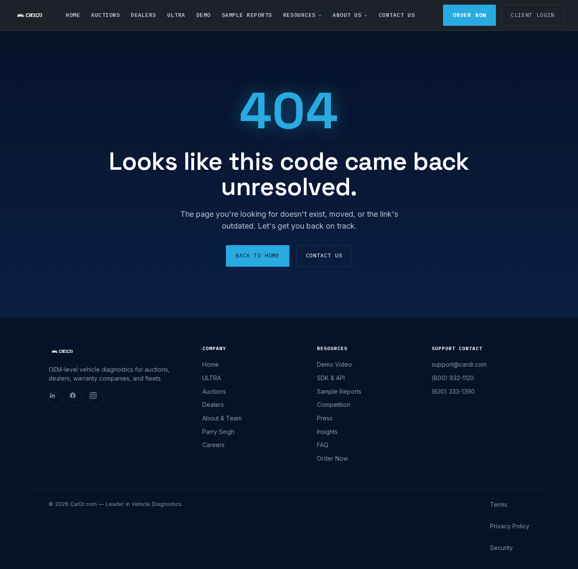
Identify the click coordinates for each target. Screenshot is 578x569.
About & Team (222, 418)
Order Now (469, 15)
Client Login (533, 15)
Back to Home (258, 255)
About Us (347, 15)
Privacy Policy (509, 526)
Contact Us (397, 15)
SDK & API (331, 377)
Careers (213, 444)
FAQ (322, 444)
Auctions (105, 15)
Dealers (143, 15)
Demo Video (334, 364)
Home (73, 15)
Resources (299, 15)
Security (501, 547)
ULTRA (176, 15)
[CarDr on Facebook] (76, 399)
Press (325, 418)
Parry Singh (218, 431)
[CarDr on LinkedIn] (56, 399)
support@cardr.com (459, 364)
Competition (333, 404)
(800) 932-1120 (453, 377)
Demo (203, 15)
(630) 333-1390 (453, 391)
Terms (498, 504)
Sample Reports (247, 15)
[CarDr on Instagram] (96, 399)
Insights (327, 431)
